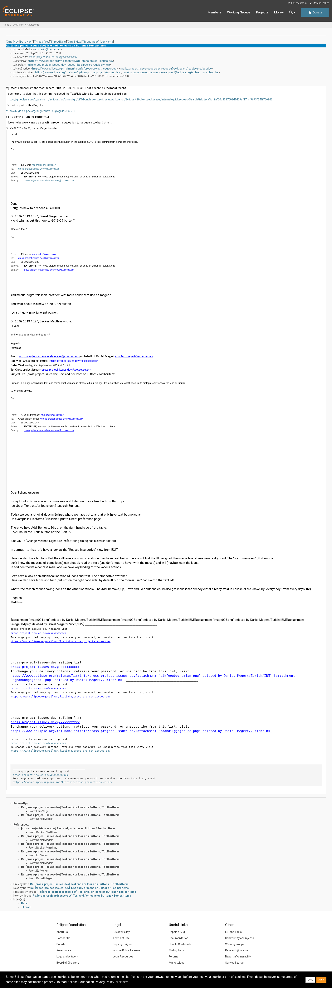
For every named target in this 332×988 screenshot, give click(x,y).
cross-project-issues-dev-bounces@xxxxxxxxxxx (49, 180)
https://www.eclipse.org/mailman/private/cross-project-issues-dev (71, 60)
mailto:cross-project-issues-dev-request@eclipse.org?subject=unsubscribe (171, 72)
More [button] (278, 12)
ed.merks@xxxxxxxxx (47, 49)
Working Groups (238, 12)
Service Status (234, 962)
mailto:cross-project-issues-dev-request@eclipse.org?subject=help (68, 64)
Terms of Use (121, 938)
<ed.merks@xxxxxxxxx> (44, 165)
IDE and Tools (233, 931)
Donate (317, 12)
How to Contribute (180, 944)
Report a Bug (177, 931)
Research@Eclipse (236, 950)
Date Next (26, 41)
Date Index (74, 41)
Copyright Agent (123, 944)
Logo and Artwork (67, 956)
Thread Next (58, 41)
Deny (310, 979)
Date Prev (13, 41)
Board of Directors (67, 962)
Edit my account (299, 3)
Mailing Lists (176, 950)
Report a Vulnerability (238, 956)
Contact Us (63, 938)
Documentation (178, 938)
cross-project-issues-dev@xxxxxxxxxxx (52, 57)
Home (6, 24)
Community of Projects (239, 938)
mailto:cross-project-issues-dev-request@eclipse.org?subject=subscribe (166, 68)
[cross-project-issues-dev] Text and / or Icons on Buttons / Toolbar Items (68, 828)
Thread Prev (41, 41)
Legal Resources (123, 956)
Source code (33, 24)
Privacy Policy (121, 931)
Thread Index (90, 41)
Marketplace (176, 962)
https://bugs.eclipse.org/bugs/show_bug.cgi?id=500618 (40, 111)
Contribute (18, 24)
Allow (321, 979)
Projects (262, 12)
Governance (63, 950)
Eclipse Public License (126, 950)
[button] (292, 12)
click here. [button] (122, 982)
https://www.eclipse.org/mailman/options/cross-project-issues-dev (77, 72)
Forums (173, 956)
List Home (106, 41)
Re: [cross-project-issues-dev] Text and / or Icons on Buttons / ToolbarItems (70, 807)
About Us (62, 931)
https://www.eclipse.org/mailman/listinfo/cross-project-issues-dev (74, 68)
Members (214, 12)
